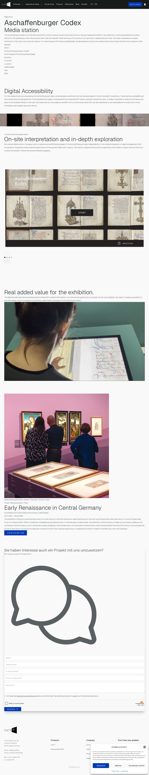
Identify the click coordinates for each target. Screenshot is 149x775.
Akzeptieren (101, 766)
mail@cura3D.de (14, 750)
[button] (145, 747)
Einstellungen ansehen (137, 766)
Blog (77, 4)
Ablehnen (118, 766)
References (69, 4)
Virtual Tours (49, 4)
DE (92, 4)
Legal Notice (124, 771)
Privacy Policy (115, 771)
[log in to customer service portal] (145, 4)
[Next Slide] (7, 260)
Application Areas (32, 4)
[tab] (4, 257)
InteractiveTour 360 (57, 749)
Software (16, 4)
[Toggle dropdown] (22, 4)
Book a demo (135, 4)
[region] (74, 341)
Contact (84, 4)
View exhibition (15, 533)
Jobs (88, 749)
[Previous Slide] (7, 254)
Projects (59, 4)
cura (53, 745)
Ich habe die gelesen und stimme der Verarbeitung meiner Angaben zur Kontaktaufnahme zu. (52, 696)
